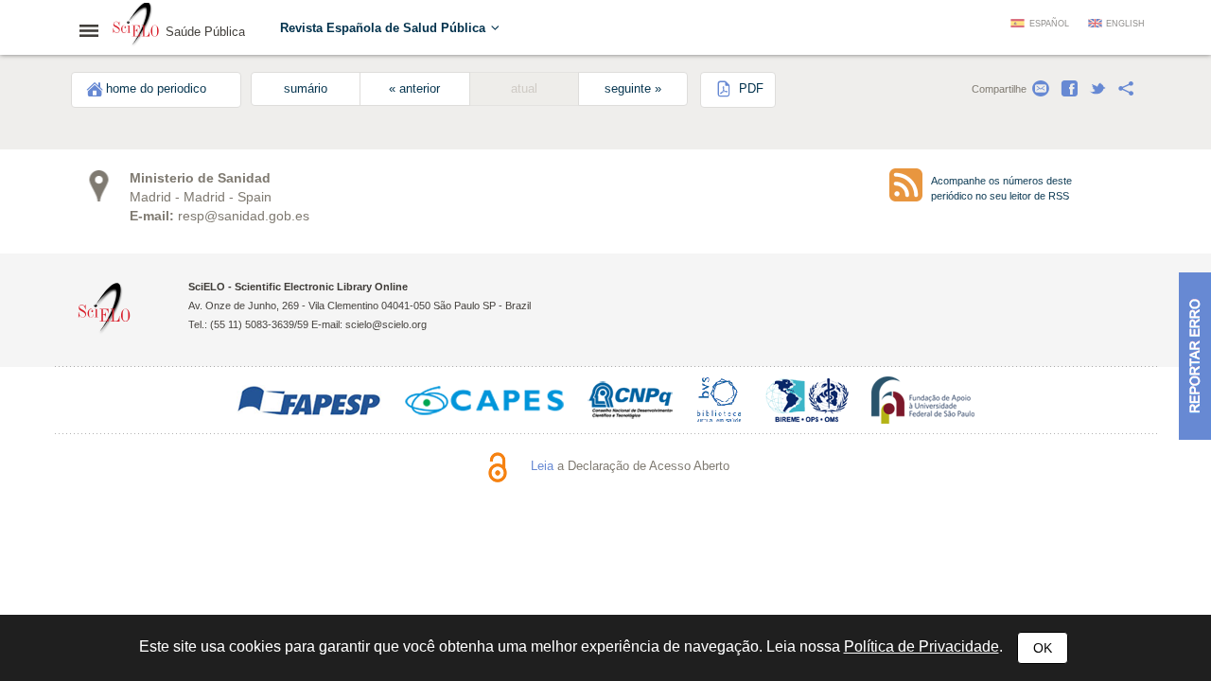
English (1125, 23)
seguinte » (633, 89)
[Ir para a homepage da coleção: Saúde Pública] (136, 26)
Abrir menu (95, 30)
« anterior (414, 89)
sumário (305, 89)
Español (1049, 23)
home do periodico (156, 89)
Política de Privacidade (921, 646)
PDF (749, 89)
